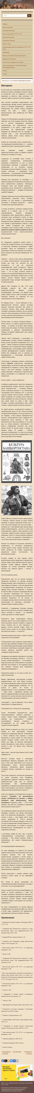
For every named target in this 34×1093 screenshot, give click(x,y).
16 (10, 747)
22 (10, 902)
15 (23, 718)
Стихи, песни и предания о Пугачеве (13, 62)
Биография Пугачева (9, 30)
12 (1, 993)
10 (1, 983)
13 (17, 668)
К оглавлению (17, 1052)
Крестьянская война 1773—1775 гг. (12, 34)
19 (20, 806)
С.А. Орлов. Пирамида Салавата (21, 80)
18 (27, 789)
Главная (5, 24)
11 (1, 989)
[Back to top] (30, 1089)
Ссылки (5, 74)
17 (5, 770)
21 (1, 1042)
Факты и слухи (7, 44)
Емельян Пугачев (7, 27)
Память (5, 70)
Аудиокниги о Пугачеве (9, 59)
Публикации (6, 52)
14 (27, 697)
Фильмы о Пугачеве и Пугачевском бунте (14, 55)
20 (9, 841)
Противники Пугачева (9, 40)
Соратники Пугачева (8, 37)
